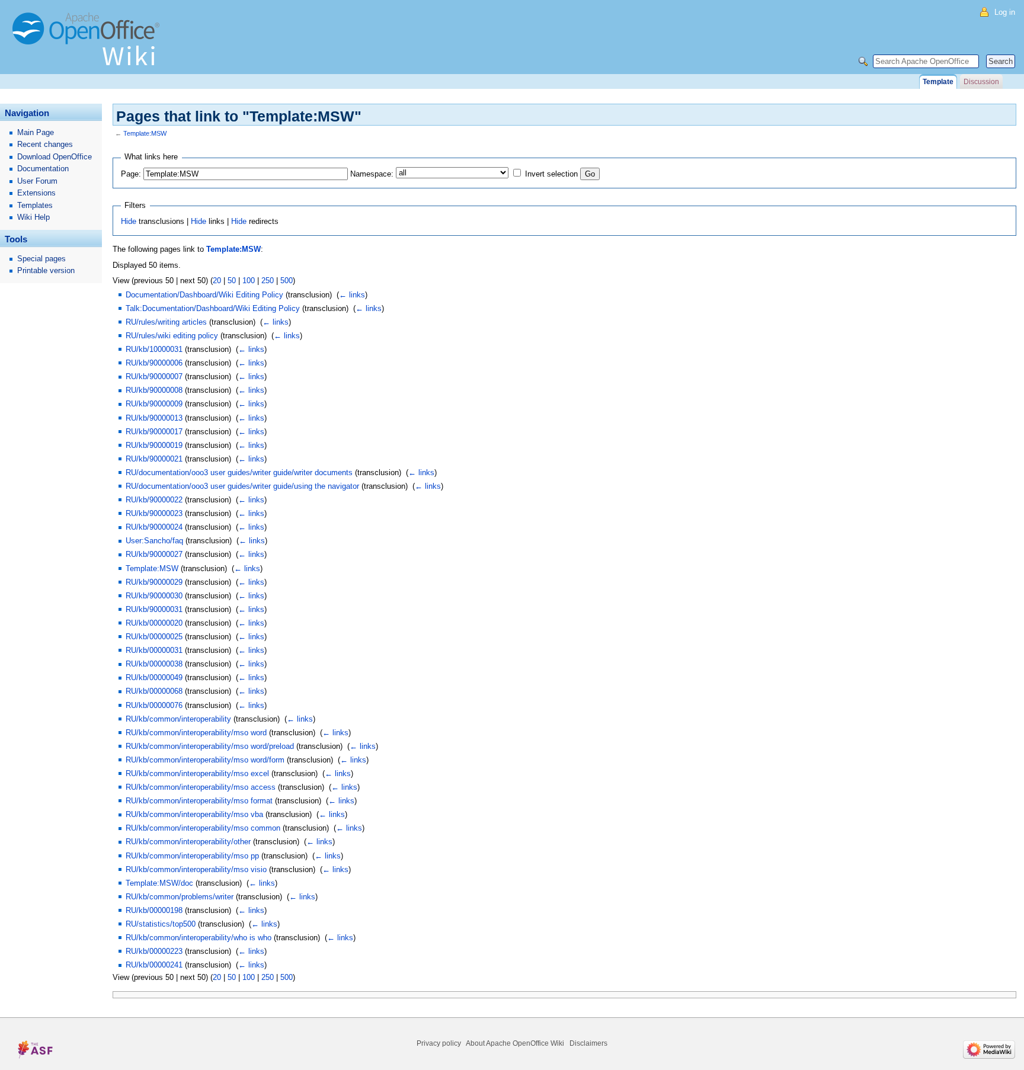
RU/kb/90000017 (154, 431)
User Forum (37, 181)
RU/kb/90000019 (154, 445)
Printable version (46, 270)
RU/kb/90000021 (154, 458)
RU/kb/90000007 (154, 376)
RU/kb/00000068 (154, 691)
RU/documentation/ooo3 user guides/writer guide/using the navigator (242, 486)
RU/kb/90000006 (154, 362)
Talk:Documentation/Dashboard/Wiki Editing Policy (213, 308)
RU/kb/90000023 (154, 513)
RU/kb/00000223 (154, 951)
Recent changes (45, 144)
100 (248, 280)
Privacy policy (439, 1043)
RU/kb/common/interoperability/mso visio (196, 869)
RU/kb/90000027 (154, 554)
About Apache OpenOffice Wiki (515, 1043)
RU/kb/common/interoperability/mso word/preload (210, 746)
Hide (128, 221)
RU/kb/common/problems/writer (179, 896)
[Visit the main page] (89, 44)
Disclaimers (588, 1043)
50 (232, 280)
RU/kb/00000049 (154, 677)
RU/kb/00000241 (154, 964)
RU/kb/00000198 (154, 910)
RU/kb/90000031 (154, 609)
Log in (1004, 12)
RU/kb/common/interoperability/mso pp (192, 855)
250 (267, 280)
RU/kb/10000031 (154, 349)
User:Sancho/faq (154, 540)
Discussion (981, 82)
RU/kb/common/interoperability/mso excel (197, 773)
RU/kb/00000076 (154, 705)
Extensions (36, 192)
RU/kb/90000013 (154, 418)
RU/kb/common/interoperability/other (188, 841)
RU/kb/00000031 (154, 650)
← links (352, 294)
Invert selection (551, 173)
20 (217, 280)
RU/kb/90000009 (154, 403)
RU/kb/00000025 (154, 636)
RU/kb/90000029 (154, 582)
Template (938, 82)
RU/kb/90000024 (154, 527)
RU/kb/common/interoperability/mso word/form (205, 759)
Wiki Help (33, 217)
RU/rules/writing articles (166, 322)
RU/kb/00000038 (154, 663)
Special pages (41, 258)
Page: (131, 173)
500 (286, 280)
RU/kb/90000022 (154, 499)
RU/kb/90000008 (154, 390)
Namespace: (371, 173)
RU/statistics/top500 (161, 924)
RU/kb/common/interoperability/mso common (203, 828)
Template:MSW (145, 133)
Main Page (35, 132)
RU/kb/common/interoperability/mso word (196, 732)
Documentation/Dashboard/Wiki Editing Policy (204, 294)
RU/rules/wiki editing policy (172, 335)
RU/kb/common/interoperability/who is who (198, 937)
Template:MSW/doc (159, 883)
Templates (35, 205)
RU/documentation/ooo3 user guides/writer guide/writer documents (239, 472)
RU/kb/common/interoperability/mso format (199, 800)
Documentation (43, 168)
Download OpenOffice (54, 156)
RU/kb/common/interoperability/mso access (201, 787)
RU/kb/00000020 (154, 623)
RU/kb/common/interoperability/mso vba (194, 814)
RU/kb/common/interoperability (178, 719)
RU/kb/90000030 (154, 595)
